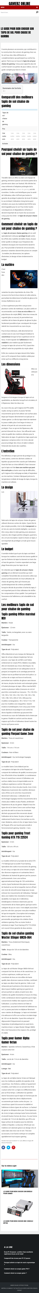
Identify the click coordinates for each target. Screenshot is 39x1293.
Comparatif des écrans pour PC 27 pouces (17, 1258)
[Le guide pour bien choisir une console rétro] (20, 1208)
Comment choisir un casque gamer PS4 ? (16, 1269)
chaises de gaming (22, 189)
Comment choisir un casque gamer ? (15, 1273)
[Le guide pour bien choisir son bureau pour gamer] (20, 1179)
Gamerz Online (19, 3)
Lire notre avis (12, 136)
